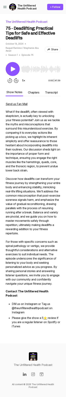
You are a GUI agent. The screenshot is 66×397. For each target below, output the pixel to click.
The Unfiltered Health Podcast (27, 7)
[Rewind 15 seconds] (9, 80)
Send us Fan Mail (16, 104)
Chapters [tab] (33, 92)
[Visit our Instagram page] (33, 374)
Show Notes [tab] (14, 92)
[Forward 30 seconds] (16, 80)
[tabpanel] (33, 217)
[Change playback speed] (23, 80)
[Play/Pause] (13, 69)
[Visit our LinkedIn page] (24, 374)
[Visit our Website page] (41, 374)
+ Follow (55, 6)
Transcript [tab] (51, 92)
